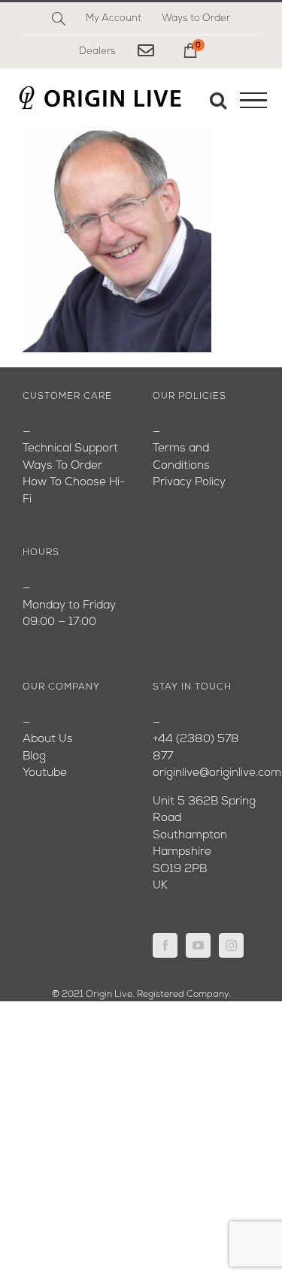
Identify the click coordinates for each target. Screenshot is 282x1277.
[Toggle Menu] (253, 100)
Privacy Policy (189, 482)
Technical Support (70, 448)
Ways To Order (62, 466)
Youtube (45, 773)
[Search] (58, 18)
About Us (48, 739)
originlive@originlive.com (217, 773)
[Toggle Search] (218, 100)
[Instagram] (231, 945)
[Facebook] (165, 945)
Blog (34, 756)
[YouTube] (198, 945)
